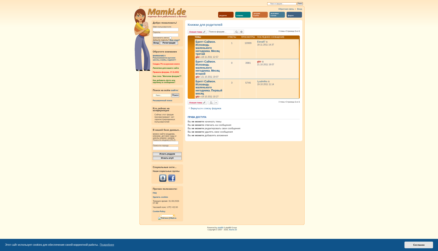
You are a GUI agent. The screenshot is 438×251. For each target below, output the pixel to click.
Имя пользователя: (162, 27)
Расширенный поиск (162, 100)
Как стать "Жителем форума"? (167, 76)
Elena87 (261, 41)
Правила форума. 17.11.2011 (166, 72)
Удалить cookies (160, 197)
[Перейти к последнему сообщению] (267, 41)
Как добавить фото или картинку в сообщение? (164, 81)
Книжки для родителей (205, 24)
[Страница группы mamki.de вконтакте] (163, 178)
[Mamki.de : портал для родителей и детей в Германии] (167, 13)
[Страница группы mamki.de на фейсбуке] (172, 178)
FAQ (155, 193)
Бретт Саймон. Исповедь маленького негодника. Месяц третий (208, 47)
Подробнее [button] (107, 244)
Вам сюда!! (175, 40)
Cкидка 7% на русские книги (166, 64)
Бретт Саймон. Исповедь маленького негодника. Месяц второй (208, 67)
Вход (299, 9)
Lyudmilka (262, 81)
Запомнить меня (161, 38)
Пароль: (157, 32)
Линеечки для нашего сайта (166, 68)
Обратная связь (286, 9)
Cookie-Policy (159, 211)
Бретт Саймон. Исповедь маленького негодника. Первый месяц (209, 87)
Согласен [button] (418, 244)
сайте (174, 90)
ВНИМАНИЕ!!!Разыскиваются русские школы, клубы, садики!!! (164, 58)
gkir (198, 57)
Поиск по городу (161, 145)
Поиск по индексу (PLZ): (164, 140)
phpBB (220, 228)
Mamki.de (233, 230)
